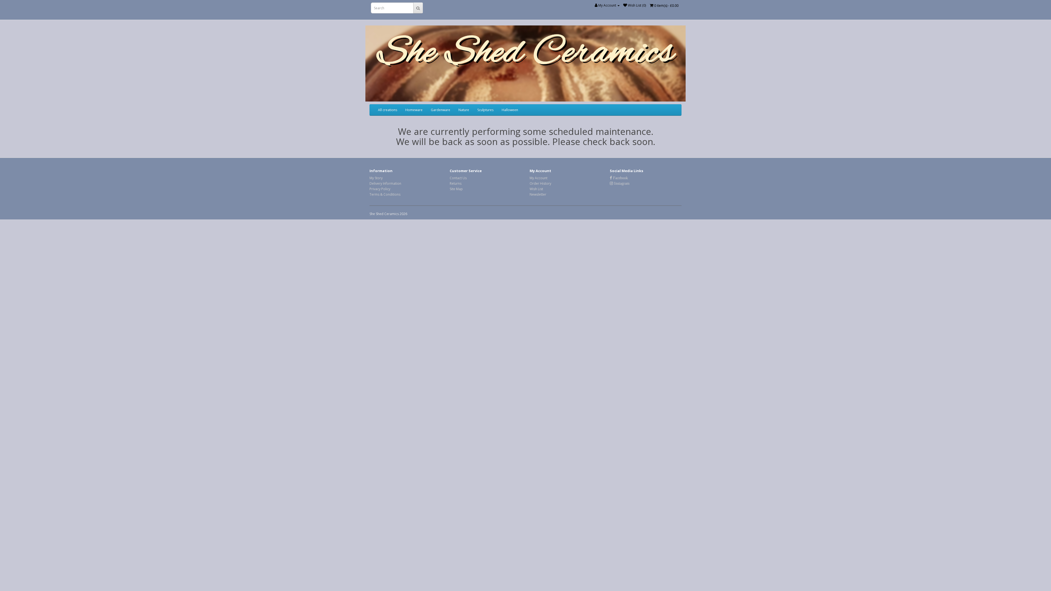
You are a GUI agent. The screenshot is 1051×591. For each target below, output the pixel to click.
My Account (538, 178)
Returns (455, 183)
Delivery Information (385, 183)
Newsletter (538, 194)
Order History (540, 183)
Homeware (414, 110)
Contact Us (458, 178)
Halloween (510, 110)
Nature (463, 110)
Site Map (456, 189)
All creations (387, 110)
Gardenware (440, 110)
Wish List (536, 189)
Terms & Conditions (384, 194)
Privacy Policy (379, 189)
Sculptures (485, 110)
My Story (376, 178)
